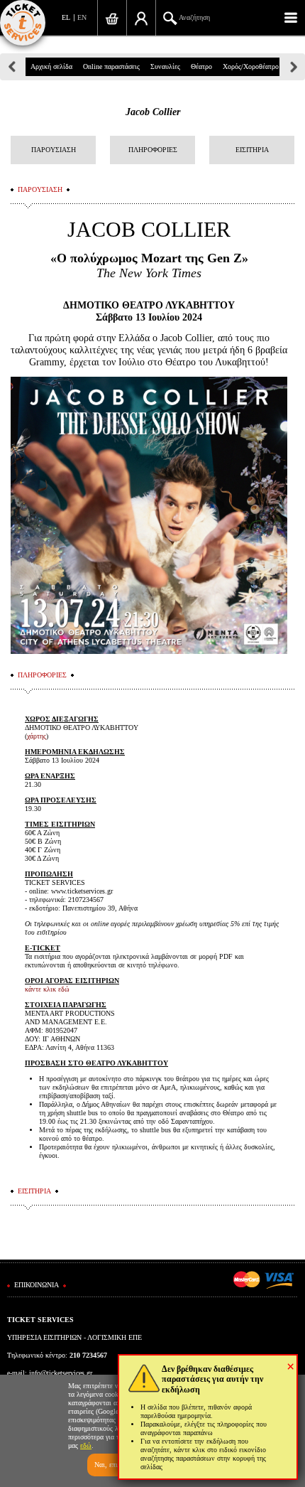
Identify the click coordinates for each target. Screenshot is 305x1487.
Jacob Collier (153, 112)
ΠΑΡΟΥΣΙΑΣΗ (53, 150)
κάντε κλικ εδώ (47, 989)
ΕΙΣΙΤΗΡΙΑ (252, 150)
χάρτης (36, 736)
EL (66, 17)
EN (82, 17)
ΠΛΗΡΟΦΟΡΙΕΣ (152, 150)
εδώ (86, 1445)
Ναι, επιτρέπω (114, 1465)
